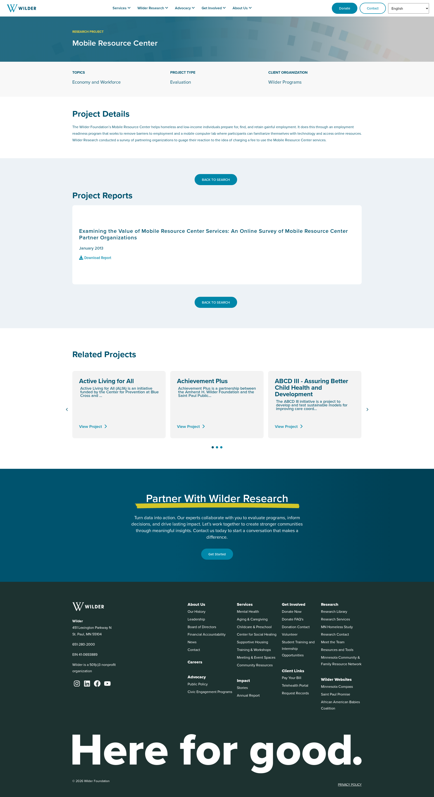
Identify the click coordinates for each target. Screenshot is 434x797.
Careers (195, 662)
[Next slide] (367, 409)
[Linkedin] (87, 683)
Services (245, 604)
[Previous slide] (67, 409)
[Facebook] (97, 683)
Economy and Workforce (96, 82)
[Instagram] (76, 683)
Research (329, 604)
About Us (196, 604)
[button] (213, 447)
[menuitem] (121, 8)
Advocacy (197, 677)
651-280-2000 (83, 644)
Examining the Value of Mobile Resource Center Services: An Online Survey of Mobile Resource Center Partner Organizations (213, 234)
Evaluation (180, 82)
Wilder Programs (285, 82)
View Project (90, 426)
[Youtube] (107, 683)
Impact (243, 681)
